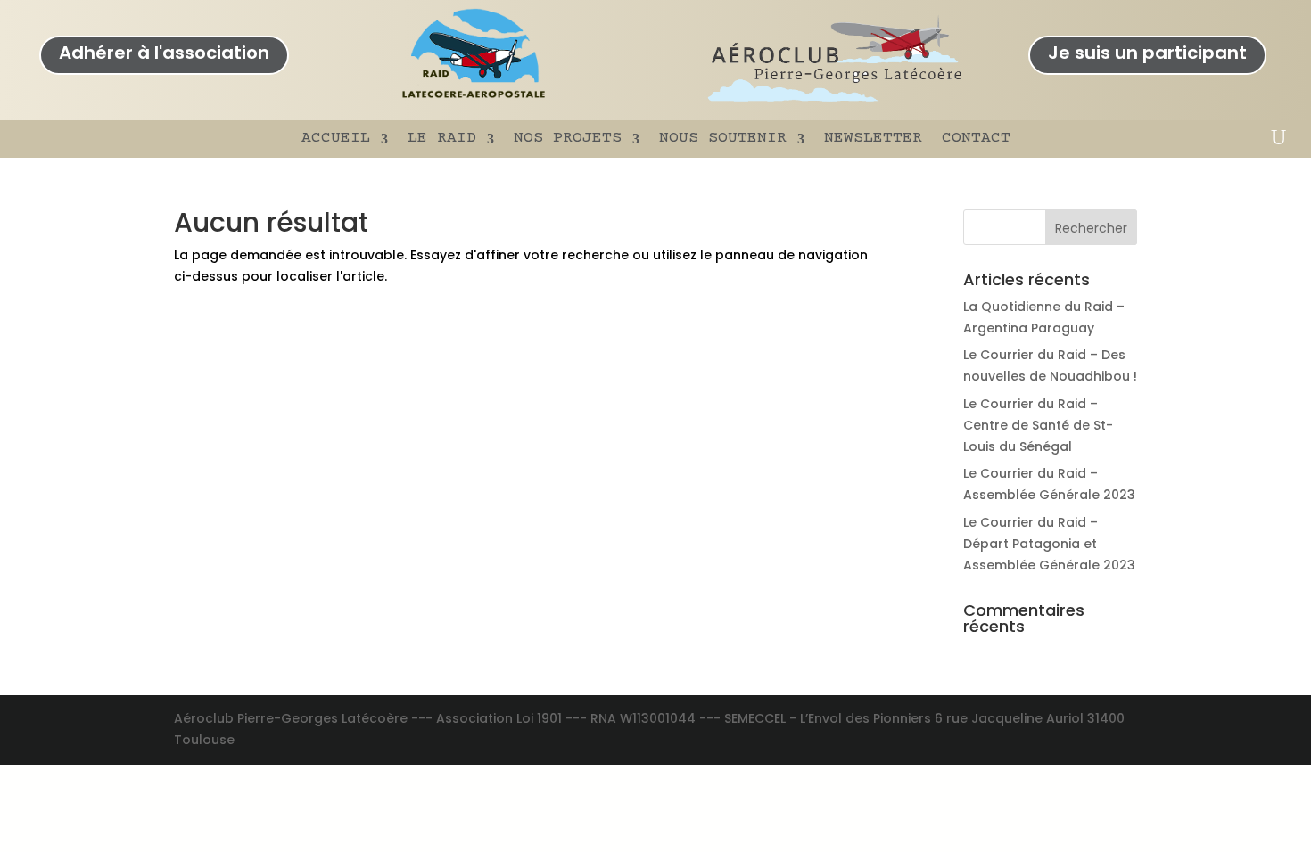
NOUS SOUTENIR (723, 138)
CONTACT (976, 138)
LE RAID (442, 138)
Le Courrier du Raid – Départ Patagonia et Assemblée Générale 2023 (1049, 543)
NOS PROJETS (568, 138)
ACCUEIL (335, 138)
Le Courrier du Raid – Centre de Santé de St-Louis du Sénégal (1038, 425)
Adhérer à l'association (164, 52)
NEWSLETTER (873, 138)
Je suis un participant (1147, 52)
